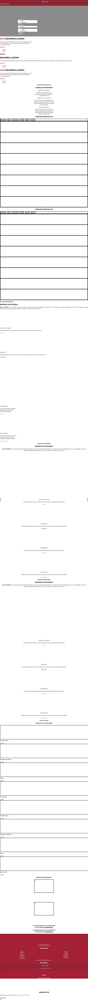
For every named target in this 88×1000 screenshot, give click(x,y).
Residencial (23, 22)
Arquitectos (23, 31)
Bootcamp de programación (44, 960)
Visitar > (2, 333)
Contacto (20, 34)
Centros (20, 28)
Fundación (20, 32)
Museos (23, 29)
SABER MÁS (2, 47)
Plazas (22, 26)
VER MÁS (2, 743)
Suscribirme (3, 997)
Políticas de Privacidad (44, 978)
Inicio (19, 18)
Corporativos (21, 25)
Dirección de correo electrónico (7, 995)
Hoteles (20, 23)
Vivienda (20, 19)
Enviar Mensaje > (4, 441)
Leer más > (2, 414)
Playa (22, 21)
